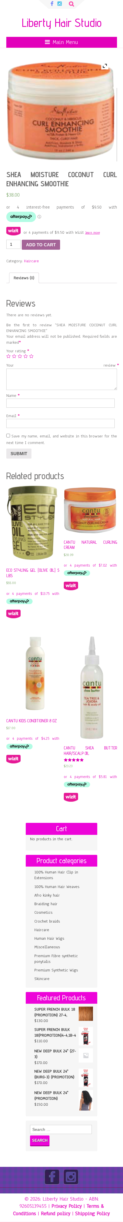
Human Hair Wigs (49, 938)
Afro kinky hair (47, 895)
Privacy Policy (66, 1206)
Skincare (41, 978)
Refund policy (55, 1213)
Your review (61, 365)
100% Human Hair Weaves (56, 886)
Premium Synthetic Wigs (56, 970)
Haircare (31, 261)
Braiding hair (45, 904)
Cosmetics (43, 912)
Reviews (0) (24, 278)
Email (12, 416)
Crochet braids (47, 921)
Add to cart (41, 244)
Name (12, 395)
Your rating (16, 351)
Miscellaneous (47, 947)
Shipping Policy (92, 1213)
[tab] (24, 278)
